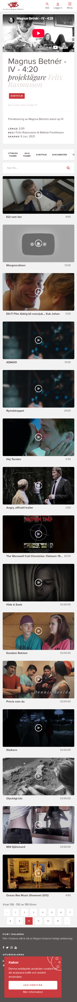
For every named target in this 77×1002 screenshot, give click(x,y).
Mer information (33, 992)
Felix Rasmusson (35, 80)
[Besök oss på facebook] (3, 947)
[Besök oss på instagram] (11, 947)
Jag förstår (33, 985)
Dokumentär (59, 154)
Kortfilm (17, 96)
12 (48, 921)
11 (38, 921)
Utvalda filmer (13, 154)
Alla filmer (27, 154)
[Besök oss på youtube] (16, 947)
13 (58, 921)
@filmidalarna (13, 954)
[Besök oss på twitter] (7, 947)
